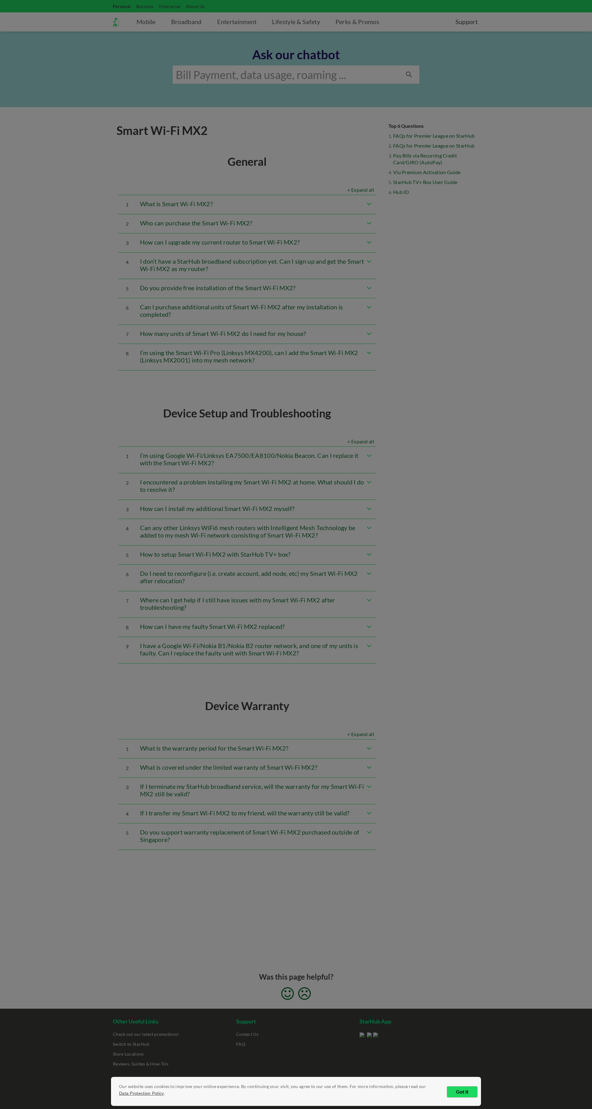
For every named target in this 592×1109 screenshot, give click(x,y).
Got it (462, 1091)
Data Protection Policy (141, 1093)
